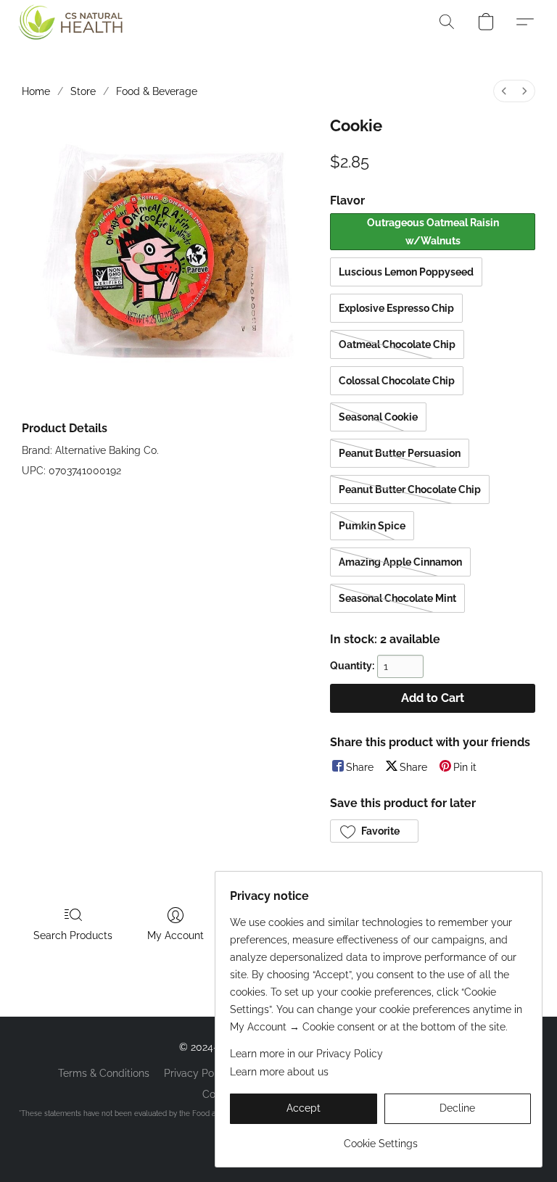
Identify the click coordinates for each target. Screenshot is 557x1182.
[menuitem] (504, 91)
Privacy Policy (197, 1073)
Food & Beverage (156, 91)
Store (83, 91)
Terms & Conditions (103, 1073)
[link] (380, 1138)
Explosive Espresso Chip (396, 308)
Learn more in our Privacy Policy (306, 1053)
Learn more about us (279, 1072)
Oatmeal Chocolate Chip (397, 344)
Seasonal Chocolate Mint (397, 598)
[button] (66, 21)
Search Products (72, 935)
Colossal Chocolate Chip (397, 381)
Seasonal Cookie (378, 417)
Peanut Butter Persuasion (400, 453)
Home (36, 91)
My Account (175, 935)
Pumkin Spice (372, 526)
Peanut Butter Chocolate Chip (410, 489)
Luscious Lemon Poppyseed (406, 272)
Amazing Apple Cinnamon (400, 562)
